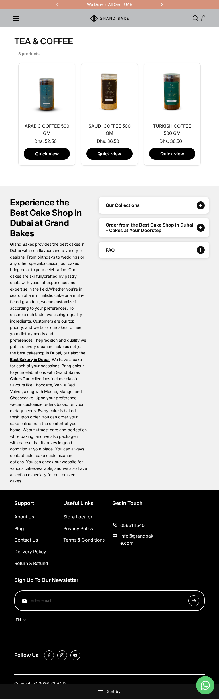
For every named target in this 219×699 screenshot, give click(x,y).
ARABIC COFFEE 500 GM (47, 129)
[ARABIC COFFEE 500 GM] (47, 91)
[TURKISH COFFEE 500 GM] (172, 91)
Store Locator (77, 517)
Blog (19, 528)
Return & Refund (31, 563)
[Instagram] (62, 655)
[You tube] (75, 655)
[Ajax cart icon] (203, 18)
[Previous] (57, 5)
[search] (195, 18)
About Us (24, 517)
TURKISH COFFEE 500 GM (172, 129)
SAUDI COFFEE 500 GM (109, 129)
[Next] (162, 5)
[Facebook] (49, 655)
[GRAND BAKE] (109, 18)
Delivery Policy (30, 551)
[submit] (193, 600)
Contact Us (26, 540)
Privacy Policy (78, 528)
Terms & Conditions (84, 540)
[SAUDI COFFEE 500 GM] (109, 91)
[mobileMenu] (16, 18)
